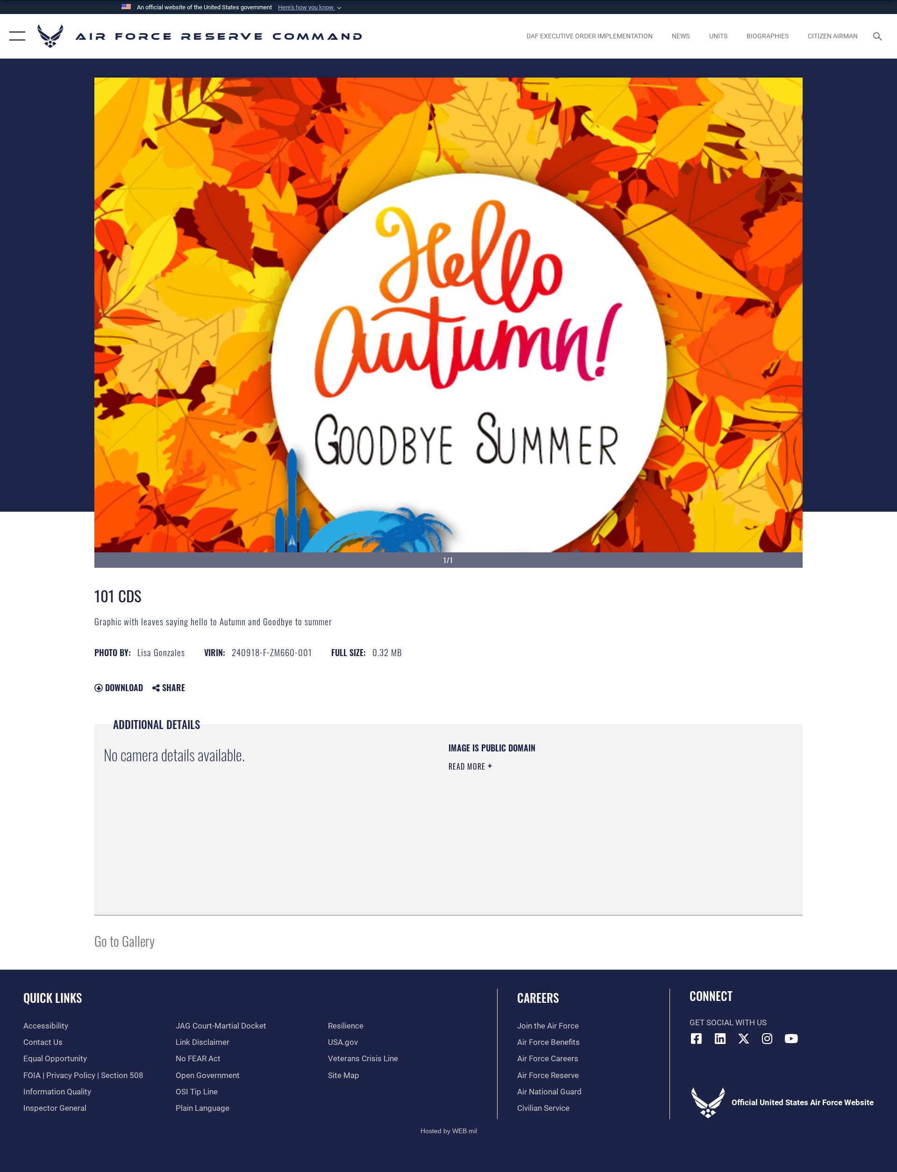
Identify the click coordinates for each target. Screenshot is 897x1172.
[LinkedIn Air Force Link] (720, 1038)
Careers (538, 997)
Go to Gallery (124, 940)
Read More (468, 766)
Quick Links (52, 997)
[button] (310, 7)
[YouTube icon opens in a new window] (791, 1038)
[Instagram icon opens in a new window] (768, 1038)
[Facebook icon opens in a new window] (697, 1038)
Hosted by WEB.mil (448, 1131)
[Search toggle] (878, 36)
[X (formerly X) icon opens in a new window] (744, 1038)
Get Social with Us (728, 1022)
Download (123, 687)
